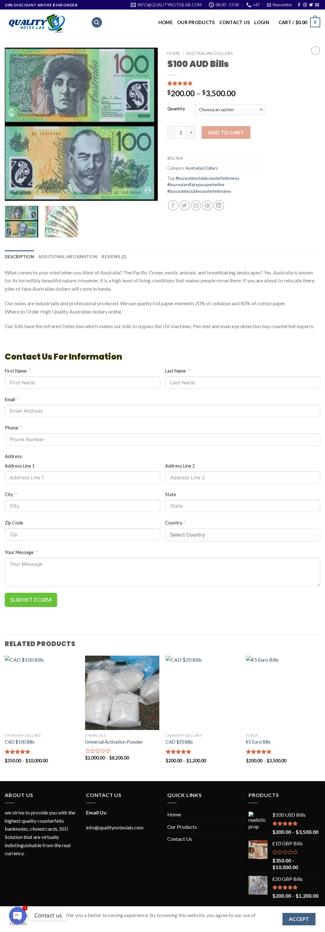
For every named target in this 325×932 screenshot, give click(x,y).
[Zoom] (13, 193)
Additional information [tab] (67, 256)
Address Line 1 (20, 466)
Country (173, 522)
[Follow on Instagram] (305, 5)
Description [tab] (19, 256)
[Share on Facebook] (173, 205)
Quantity (176, 109)
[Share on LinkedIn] (219, 205)
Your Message (19, 552)
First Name (16, 371)
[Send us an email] (317, 5)
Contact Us (234, 22)
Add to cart (226, 132)
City (9, 494)
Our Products (196, 22)
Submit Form (31, 599)
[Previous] (16, 124)
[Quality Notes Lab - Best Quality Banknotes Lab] (43, 22)
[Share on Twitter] (184, 205)
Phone (11, 427)
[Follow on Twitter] (311, 5)
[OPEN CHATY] (17, 915)
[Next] (146, 124)
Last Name (175, 371)
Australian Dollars (209, 53)
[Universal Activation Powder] (122, 693)
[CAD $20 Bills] (203, 693)
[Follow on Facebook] (299, 5)
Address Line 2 (180, 466)
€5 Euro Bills (258, 742)
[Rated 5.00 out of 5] (17, 751)
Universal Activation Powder (114, 742)
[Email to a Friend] (196, 205)
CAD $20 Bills (179, 742)
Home (165, 22)
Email (10, 399)
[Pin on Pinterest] (207, 205)
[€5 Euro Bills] (283, 693)
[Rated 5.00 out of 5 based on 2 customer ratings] (216, 83)
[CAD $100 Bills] (42, 693)
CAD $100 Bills (20, 742)
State (170, 494)
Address (13, 456)
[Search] (97, 22)
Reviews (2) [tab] (114, 256)
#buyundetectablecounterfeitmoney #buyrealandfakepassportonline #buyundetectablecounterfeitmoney (203, 185)
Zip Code (14, 522)
